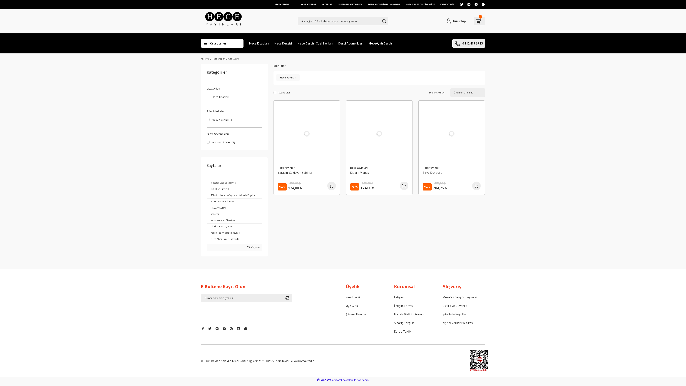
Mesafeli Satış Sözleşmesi (460, 297)
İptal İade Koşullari (455, 314)
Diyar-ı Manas (359, 173)
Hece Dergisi (283, 43)
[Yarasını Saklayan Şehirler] (307, 134)
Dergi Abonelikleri (350, 43)
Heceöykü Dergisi (381, 43)
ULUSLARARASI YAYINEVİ (350, 4)
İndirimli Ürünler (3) (223, 142)
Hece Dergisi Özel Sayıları (315, 43)
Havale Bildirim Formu (409, 314)
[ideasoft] (324, 380)
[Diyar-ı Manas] (379, 134)
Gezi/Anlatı (233, 58)
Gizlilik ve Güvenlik (455, 306)
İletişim (399, 297)
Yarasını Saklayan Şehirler (295, 173)
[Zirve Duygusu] (452, 134)
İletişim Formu (403, 306)
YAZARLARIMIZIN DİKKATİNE (420, 4)
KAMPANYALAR (308, 4)
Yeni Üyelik (353, 297)
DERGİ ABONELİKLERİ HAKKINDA (384, 4)
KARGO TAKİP (447, 4)
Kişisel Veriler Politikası (458, 323)
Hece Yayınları (286, 167)
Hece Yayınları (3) (222, 119)
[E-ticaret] (342, 380)
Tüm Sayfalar (253, 247)
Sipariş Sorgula (404, 323)
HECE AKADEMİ (282, 4)
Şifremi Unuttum (357, 314)
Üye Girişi (352, 306)
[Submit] (288, 298)
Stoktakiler (284, 92)
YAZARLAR (327, 4)
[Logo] (223, 21)
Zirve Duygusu (432, 173)
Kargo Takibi (402, 331)
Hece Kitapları (259, 43)
